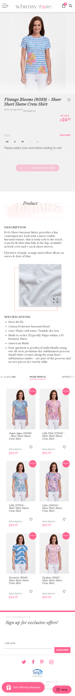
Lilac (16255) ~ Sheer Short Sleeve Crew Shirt (52, 508)
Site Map (48, 689)
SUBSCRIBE (62, 650)
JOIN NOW (10, 643)
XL (37, 142)
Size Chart (65, 135)
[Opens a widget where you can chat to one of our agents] (62, 690)
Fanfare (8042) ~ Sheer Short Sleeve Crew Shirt (52, 580)
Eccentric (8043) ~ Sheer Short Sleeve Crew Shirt (19, 580)
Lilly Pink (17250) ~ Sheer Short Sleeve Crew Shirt (53, 436)
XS (7, 142)
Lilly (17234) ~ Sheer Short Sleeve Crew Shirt (19, 508)
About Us (52, 682)
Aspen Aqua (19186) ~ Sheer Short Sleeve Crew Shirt (20, 436)
